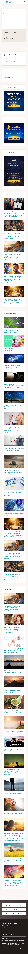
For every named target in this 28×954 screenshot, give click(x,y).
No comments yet (8, 38)
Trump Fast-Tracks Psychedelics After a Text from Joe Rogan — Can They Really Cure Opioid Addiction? (14, 214)
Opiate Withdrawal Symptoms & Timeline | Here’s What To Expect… (14, 450)
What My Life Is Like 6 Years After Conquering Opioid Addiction (13, 406)
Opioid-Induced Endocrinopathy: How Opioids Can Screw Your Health (14, 385)
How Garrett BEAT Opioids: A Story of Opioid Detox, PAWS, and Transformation (13, 650)
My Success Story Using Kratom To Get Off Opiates (12, 711)
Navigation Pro (13, 933)
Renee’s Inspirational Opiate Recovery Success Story (13, 814)
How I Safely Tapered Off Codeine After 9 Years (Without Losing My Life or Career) (12, 257)
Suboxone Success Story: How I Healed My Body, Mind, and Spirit (13, 860)
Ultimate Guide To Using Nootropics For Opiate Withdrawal (12, 367)
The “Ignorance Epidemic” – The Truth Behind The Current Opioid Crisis (14, 472)
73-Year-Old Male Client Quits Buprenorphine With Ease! (13, 671)
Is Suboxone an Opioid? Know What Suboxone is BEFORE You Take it (13, 494)
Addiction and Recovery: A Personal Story (12, 750)
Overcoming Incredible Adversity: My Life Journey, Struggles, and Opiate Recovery (13, 772)
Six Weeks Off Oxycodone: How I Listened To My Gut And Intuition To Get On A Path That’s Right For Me (14, 883)
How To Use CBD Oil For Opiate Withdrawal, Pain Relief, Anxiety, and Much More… (12, 429)
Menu (25, 1)
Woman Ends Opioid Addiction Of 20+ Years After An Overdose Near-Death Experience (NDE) (14, 630)
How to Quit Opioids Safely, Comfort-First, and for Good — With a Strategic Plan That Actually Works (13, 301)
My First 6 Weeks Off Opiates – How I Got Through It (14, 732)
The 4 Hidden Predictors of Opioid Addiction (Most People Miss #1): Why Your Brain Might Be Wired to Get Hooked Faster (14, 279)
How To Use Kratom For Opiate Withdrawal (12, 331)
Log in (14, 934)
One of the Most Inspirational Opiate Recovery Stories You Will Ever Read (13, 690)
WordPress (9, 934)
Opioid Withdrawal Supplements (10, 349)
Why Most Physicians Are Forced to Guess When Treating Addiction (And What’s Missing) (12, 235)
